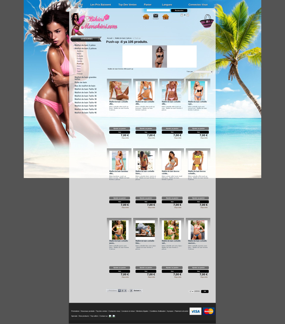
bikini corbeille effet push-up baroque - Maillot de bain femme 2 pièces (145, 108)
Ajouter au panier (119, 128)
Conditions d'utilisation (158, 311)
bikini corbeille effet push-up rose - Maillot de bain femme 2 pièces (172, 108)
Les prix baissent (100, 4)
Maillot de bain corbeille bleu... (145, 242)
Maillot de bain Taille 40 (85, 102)
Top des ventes (127, 4)
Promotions (75, 311)
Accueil (78, 4)
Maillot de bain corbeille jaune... (118, 242)
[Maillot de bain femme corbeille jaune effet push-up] (198, 160)
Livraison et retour (128, 311)
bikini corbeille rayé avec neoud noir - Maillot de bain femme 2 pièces (197, 108)
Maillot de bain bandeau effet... (118, 172)
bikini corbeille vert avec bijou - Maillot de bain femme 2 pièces (172, 247)
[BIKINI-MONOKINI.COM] (95, 34)
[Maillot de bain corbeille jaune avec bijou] (119, 230)
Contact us (104, 316)
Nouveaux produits (88, 311)
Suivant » (137, 290)
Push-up (80, 64)
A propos (170, 311)
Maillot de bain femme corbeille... (196, 172)
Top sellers (94, 316)
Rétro (79, 66)
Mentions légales (142, 311)
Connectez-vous (198, 4)
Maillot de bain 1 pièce (85, 45)
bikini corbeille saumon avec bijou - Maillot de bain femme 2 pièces (198, 247)
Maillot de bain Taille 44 (85, 109)
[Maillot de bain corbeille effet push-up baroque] (145, 91)
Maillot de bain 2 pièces (85, 48)
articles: (197, 291)
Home (146, 19)
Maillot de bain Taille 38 (85, 99)
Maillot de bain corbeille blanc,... (145, 172)
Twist (79, 71)
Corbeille (80, 56)
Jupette (79, 61)
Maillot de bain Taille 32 (85, 89)
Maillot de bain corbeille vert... (171, 242)
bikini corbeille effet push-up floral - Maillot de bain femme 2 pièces (119, 108)
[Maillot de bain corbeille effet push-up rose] (171, 91)
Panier (148, 4)
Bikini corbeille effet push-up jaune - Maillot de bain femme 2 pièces (198, 177)
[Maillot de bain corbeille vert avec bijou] (171, 230)
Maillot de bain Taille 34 (85, 92)
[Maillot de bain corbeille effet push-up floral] (119, 91)
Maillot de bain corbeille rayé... (197, 103)
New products (84, 316)
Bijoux (79, 53)
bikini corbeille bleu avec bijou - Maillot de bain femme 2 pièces (146, 247)
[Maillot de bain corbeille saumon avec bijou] (198, 230)
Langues (167, 4)
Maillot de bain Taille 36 (85, 96)
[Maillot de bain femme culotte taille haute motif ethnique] (171, 160)
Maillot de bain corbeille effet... (118, 103)
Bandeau (80, 51)
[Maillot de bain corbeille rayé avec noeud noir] (198, 91)
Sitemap (165, 19)
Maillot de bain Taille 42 (85, 106)
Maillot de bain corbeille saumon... (197, 242)
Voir (119, 132)
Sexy (79, 69)
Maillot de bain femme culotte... (170, 172)
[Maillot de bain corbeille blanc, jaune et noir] (145, 160)
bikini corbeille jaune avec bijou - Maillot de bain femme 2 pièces (119, 247)
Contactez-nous (114, 311)
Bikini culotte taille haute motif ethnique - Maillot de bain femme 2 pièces (172, 177)
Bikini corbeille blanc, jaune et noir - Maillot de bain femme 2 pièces (146, 177)
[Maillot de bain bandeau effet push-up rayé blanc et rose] (119, 160)
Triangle (80, 74)
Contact (156, 19)
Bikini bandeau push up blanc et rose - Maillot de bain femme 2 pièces (119, 177)
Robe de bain (81, 82)
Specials (74, 316)
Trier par (190, 71)
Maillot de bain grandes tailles (85, 78)
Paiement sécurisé (181, 311)
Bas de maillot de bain (85, 86)
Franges (80, 58)
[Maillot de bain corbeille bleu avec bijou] (145, 230)
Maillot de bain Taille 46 (85, 113)
